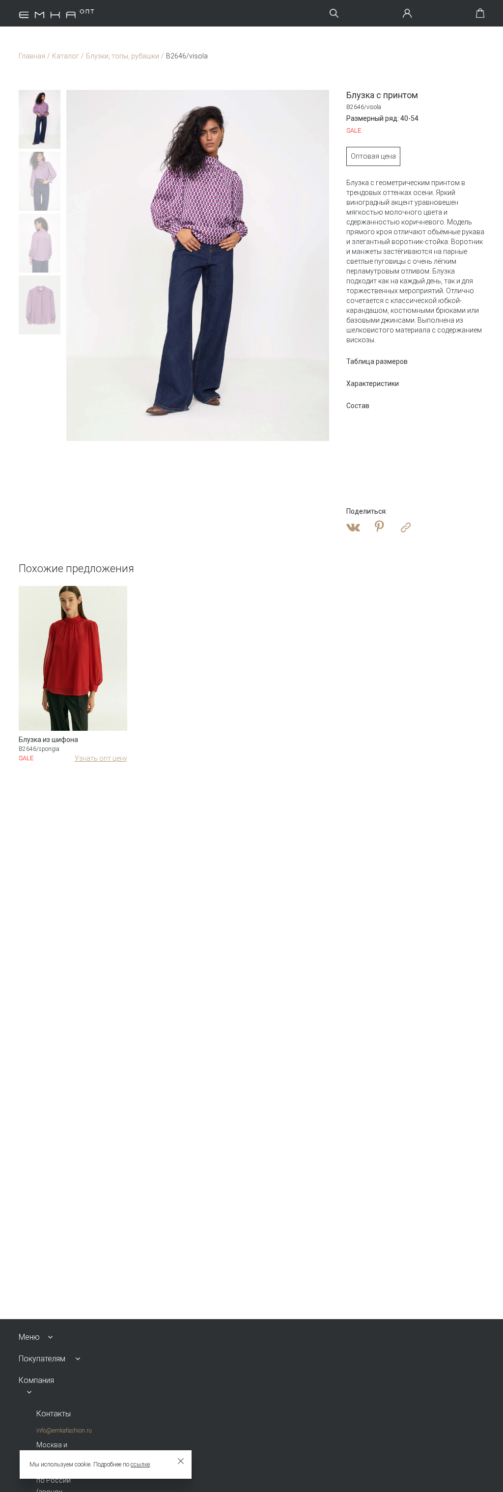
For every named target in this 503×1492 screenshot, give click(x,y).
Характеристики (372, 383)
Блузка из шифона (48, 740)
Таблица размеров (377, 361)
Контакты (53, 1413)
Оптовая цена (373, 156)
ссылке (140, 1464)
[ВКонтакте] (353, 527)
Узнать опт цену (101, 758)
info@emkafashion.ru (64, 1430)
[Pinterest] (379, 527)
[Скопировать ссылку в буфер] (406, 527)
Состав (357, 406)
